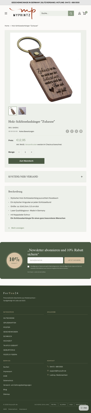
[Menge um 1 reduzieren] (18, 152)
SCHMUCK (7, 336)
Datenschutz (8, 380)
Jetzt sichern (74, 260)
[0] (84, 13)
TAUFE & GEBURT (10, 345)
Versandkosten (31, 144)
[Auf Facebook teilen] (67, 131)
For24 (11, 293)
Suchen (6, 367)
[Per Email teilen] (81, 131)
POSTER (6, 327)
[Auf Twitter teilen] (76, 131)
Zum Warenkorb (26, 161)
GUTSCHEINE (8, 318)
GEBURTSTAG (9, 350)
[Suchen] (71, 13)
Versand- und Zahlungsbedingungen (17, 385)
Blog (5, 389)
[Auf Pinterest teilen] (72, 131)
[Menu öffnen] (6, 13)
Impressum (7, 371)
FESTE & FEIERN (10, 354)
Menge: (11, 152)
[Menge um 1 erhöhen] (31, 152)
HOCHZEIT (7, 341)
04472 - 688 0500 (56, 367)
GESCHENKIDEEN (10, 332)
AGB (5, 376)
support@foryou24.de (58, 371)
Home (7, 26)
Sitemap (6, 394)
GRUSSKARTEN (9, 323)
